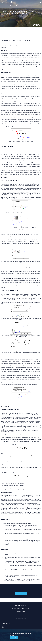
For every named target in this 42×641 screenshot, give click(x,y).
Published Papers (16, 5)
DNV (5, 557)
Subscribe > (14, 637)
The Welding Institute (5, 621)
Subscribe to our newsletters (21, 614)
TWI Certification (4, 624)
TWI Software (4, 627)
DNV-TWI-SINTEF (8, 551)
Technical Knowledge (7, 5)
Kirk (5, 561)
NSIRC (3, 629)
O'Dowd (6, 565)
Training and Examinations (6, 623)
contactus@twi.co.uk (21, 593)
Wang (6, 579)
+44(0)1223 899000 (21, 609)
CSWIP (3, 626)
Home (2, 5)
